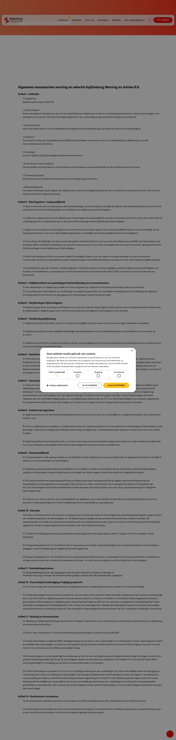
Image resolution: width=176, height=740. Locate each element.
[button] (57, 385)
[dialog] (88, 370)
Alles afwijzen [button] (89, 385)
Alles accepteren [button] (116, 385)
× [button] (132, 350)
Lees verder (103, 366)
